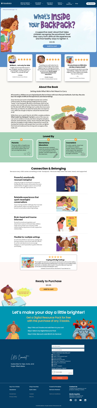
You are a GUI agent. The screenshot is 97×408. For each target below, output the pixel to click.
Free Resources (69, 3)
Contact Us (73, 387)
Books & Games (60, 3)
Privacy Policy (13, 396)
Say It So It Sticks (14, 387)
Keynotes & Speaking (50, 3)
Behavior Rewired (54, 390)
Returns (31, 396)
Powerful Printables (55, 387)
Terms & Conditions (54, 394)
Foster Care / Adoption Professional (61, 361)
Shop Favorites (34, 387)
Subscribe (59, 378)
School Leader (56, 355)
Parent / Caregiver (57, 366)
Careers (31, 394)
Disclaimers (12, 394)
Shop (76, 3)
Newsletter (12, 390)
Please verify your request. (59, 368)
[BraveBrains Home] (6, 3)
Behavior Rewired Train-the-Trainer (25, 3)
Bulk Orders (32, 390)
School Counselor (57, 358)
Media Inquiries (74, 394)
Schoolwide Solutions (38, 3)
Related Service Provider (59, 359)
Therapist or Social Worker (59, 363)
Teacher (55, 364)
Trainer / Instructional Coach (60, 356)
